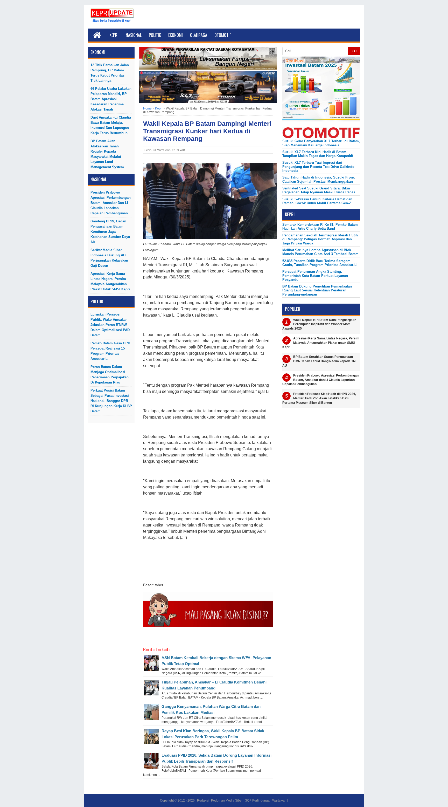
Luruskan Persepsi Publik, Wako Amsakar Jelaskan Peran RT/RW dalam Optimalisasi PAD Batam (110, 324)
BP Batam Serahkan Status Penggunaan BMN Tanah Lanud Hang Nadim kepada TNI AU (319, 361)
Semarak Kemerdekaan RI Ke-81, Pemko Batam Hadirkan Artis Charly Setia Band (320, 226)
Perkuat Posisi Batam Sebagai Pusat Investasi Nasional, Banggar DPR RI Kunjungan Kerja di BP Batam (111, 400)
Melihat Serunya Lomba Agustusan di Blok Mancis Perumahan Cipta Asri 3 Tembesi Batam (320, 252)
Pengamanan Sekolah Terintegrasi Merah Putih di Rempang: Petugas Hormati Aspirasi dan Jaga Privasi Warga (320, 239)
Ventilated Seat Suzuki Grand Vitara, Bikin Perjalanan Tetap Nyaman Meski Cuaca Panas (318, 190)
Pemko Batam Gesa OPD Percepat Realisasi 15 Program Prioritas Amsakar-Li (110, 351)
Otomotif (222, 35)
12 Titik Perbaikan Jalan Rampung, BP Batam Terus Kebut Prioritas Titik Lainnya (109, 73)
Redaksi (203, 800)
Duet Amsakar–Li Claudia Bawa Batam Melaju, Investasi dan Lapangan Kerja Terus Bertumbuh (110, 125)
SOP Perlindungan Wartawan (265, 800)
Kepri (113, 35)
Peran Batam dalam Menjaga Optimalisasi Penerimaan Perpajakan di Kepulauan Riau (109, 374)
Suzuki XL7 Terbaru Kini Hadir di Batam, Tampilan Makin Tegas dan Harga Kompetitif (317, 154)
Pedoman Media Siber (227, 800)
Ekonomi (175, 35)
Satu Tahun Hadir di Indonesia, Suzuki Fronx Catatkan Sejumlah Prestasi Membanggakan (318, 179)
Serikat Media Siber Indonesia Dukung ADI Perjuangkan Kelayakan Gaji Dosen (109, 258)
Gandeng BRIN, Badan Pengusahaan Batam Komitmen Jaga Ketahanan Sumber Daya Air (110, 231)
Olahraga (198, 35)
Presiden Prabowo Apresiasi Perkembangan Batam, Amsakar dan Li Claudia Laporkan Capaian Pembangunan (110, 202)
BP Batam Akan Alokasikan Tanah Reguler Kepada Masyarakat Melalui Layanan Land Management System (107, 154)
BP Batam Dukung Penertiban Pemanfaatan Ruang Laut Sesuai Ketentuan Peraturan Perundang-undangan (317, 290)
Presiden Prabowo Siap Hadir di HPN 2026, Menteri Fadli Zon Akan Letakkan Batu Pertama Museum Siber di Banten (319, 398)
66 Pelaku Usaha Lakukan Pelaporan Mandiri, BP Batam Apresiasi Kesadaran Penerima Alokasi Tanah (110, 99)
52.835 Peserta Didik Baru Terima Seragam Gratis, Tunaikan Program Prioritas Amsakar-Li (320, 263)
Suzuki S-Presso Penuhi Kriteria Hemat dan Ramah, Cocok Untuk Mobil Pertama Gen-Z (317, 201)
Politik (155, 35)
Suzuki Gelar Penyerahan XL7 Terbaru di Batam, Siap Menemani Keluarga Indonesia (321, 143)
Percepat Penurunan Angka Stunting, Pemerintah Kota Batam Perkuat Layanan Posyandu (315, 276)
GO (354, 51)
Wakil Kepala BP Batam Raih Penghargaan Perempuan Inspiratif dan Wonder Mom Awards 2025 (319, 324)
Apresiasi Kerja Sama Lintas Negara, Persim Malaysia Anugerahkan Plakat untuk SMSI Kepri (110, 281)
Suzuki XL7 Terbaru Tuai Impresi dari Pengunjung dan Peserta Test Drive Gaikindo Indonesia (318, 167)
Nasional (134, 35)
